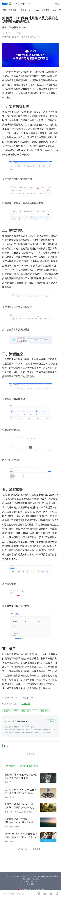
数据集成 (44, 711)
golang (36, 10)
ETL (35, 711)
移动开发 (46, 10)
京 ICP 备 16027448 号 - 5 (31, 881)
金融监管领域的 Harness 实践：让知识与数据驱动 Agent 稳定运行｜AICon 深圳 (21, 806)
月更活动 (12, 10)
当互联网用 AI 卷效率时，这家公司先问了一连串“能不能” (21, 776)
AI (30, 10)
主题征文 (22, 10)
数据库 (6, 711)
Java (54, 10)
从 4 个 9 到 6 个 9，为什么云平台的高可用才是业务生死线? (20, 791)
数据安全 (25, 711)
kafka (15, 711)
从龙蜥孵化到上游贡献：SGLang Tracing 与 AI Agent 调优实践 (20, 821)
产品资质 (30, 884)
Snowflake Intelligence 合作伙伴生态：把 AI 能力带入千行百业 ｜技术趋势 (21, 835)
